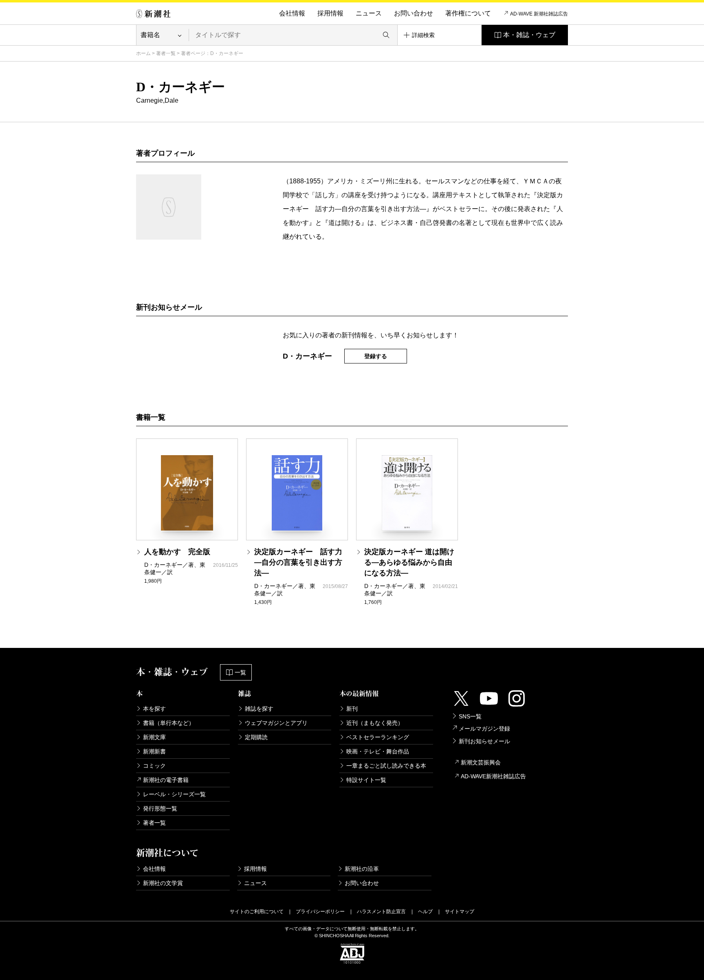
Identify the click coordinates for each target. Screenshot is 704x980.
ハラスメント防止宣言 (381, 911)
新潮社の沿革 (362, 868)
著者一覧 (166, 53)
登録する (375, 356)
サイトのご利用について (257, 911)
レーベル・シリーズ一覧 (174, 794)
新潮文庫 (154, 737)
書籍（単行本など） (168, 723)
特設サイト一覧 (366, 780)
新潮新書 (154, 751)
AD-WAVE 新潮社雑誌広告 (539, 14)
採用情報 (330, 13)
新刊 (352, 708)
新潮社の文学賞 (163, 883)
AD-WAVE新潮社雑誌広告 (493, 776)
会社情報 (292, 13)
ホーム (143, 53)
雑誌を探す (259, 708)
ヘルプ (425, 911)
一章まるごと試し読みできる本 (386, 765)
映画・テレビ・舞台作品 (377, 751)
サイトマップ (459, 911)
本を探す (154, 708)
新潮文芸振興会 (481, 762)
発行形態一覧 (160, 808)
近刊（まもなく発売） (374, 723)
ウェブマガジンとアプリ (276, 723)
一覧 (240, 672)
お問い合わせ (413, 13)
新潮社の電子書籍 (166, 780)
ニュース (369, 13)
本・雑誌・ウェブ (529, 34)
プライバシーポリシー (320, 911)
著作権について (468, 13)
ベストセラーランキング (377, 737)
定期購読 (256, 737)
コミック (154, 765)
